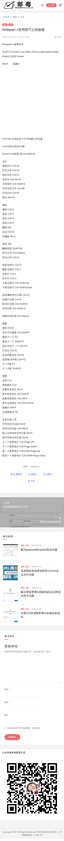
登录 (52, 5)
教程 (15, 17)
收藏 (33, 474)
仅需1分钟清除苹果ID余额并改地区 (40, 615)
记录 (11, 25)
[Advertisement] (32, 101)
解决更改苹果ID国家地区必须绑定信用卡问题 (41, 594)
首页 (7, 17)
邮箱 (7, 702)
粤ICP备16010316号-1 (47, 832)
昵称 (7, 689)
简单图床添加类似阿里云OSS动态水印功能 (40, 572)
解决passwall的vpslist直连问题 (39, 549)
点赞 (48, 474)
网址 (6, 715)
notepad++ (35, 466)
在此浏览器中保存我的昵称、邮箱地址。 (24, 728)
